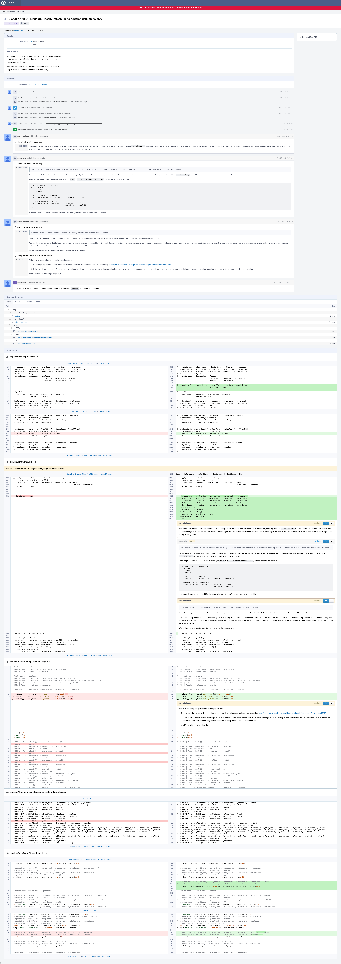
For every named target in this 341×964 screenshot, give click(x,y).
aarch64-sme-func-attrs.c (27, 344)
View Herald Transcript (62, 98)
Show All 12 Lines (89, 799)
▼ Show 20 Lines (104, 363)
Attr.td (17, 316)
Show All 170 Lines (88, 847)
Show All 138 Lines (90, 363)
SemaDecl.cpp (21, 322)
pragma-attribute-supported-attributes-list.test (35, 337)
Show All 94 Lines (90, 860)
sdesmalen (18, 31)
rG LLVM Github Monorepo (39, 84)
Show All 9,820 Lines (90, 474)
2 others (64, 102)
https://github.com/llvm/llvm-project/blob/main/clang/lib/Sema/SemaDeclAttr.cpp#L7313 (142, 265)
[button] (326, 523)
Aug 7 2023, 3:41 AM (281, 282)
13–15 (20, 260)
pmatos (42, 102)
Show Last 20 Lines (104, 455)
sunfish (35, 44)
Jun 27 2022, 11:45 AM (284, 222)
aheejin (53, 118)
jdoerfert (53, 102)
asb (47, 102)
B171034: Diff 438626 (59, 130)
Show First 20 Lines (74, 363)
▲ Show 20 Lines (74, 412)
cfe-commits (44, 118)
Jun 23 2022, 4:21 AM (285, 158)
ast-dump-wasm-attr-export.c (29, 331)
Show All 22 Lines (89, 910)
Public (25, 23)
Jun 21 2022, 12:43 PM (284, 136)
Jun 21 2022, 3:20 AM (285, 92)
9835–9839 (22, 146)
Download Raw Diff (309, 37)
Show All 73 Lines (88, 956)
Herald (20, 98)
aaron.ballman (38, 42)
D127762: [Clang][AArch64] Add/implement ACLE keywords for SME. (74, 124)
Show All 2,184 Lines (89, 412)
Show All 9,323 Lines (88, 655)
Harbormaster (23, 130)
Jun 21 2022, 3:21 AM (285, 130)
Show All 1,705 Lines (88, 455)
